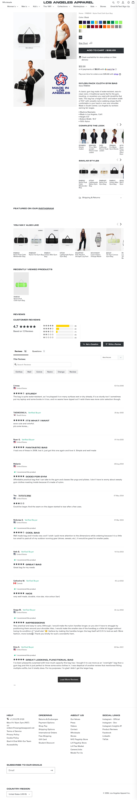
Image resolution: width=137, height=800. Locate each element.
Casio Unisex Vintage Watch (96, 255)
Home (81, 13)
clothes (19, 372)
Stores (73, 736)
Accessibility (12, 744)
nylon (50, 372)
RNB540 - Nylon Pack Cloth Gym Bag (99, 13)
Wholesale (75, 732)
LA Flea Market (77, 746)
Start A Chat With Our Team (19, 741)
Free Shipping (45, 736)
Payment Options (46, 722)
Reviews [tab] (18, 351)
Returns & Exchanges (48, 719)
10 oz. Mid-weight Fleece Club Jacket (93, 149)
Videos (74, 726)
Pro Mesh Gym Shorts (113, 148)
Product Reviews (110, 729)
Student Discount (46, 743)
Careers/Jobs (76, 749)
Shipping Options (47, 729)
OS (80, 37)
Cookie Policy (13, 738)
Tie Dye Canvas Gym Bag (112, 255)
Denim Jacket (81, 148)
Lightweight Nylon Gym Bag (93, 184)
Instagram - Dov (109, 722)
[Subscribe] (52, 770)
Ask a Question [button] (92, 344)
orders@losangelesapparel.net (20, 728)
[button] (113, 2)
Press (73, 722)
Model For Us (77, 753)
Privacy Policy (13, 734)
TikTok (105, 739)
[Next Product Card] (120, 124)
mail (29, 372)
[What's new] (128, 2)
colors (39, 372)
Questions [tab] (36, 351)
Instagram (46, 208)
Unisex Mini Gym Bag (113, 183)
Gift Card (43, 739)
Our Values (75, 719)
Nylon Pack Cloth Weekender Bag (83, 185)
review (73, 372)
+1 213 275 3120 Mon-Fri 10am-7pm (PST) (18, 721)
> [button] (69, 679)
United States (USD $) (18, 794)
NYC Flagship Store (79, 739)
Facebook (106, 732)
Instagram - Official (111, 719)
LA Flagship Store (79, 743)
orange (61, 372)
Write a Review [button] (115, 344)
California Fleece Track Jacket (103, 149)
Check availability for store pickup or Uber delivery (99, 58)
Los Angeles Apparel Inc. (120, 793)
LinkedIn (106, 736)
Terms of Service (14, 731)
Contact (74, 729)
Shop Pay (43, 726)
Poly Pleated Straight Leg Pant (81, 255)
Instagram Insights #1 (112, 726)
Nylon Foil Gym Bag (103, 183)
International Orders (48, 732)
